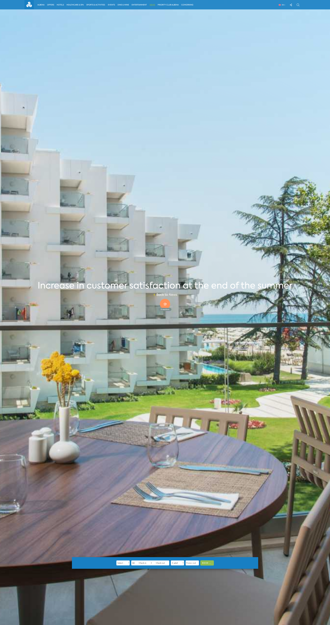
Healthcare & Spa (75, 5)
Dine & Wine (123, 5)
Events (111, 5)
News (152, 5)
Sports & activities (95, 5)
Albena (40, 5)
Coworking (187, 5)
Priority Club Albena (168, 5)
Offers (50, 5)
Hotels (60, 5)
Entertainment (139, 5)
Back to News (166, 294)
